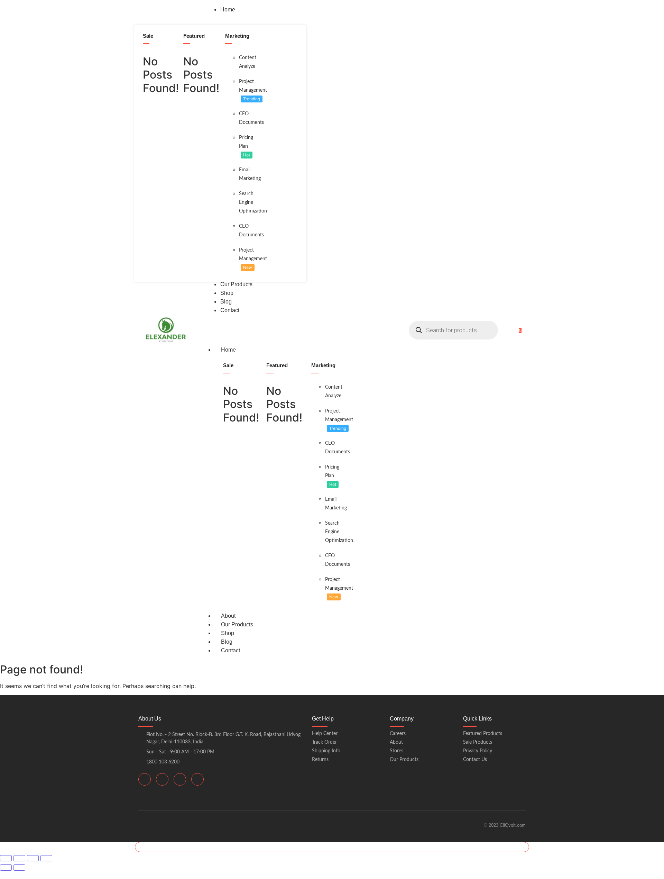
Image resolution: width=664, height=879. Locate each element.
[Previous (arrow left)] (6, 867)
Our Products (237, 624)
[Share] (33, 858)
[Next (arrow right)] (19, 867)
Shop (227, 633)
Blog (226, 642)
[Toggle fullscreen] (19, 858)
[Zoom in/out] (6, 858)
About (228, 616)
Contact (230, 650)
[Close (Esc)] (46, 858)
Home (228, 350)
